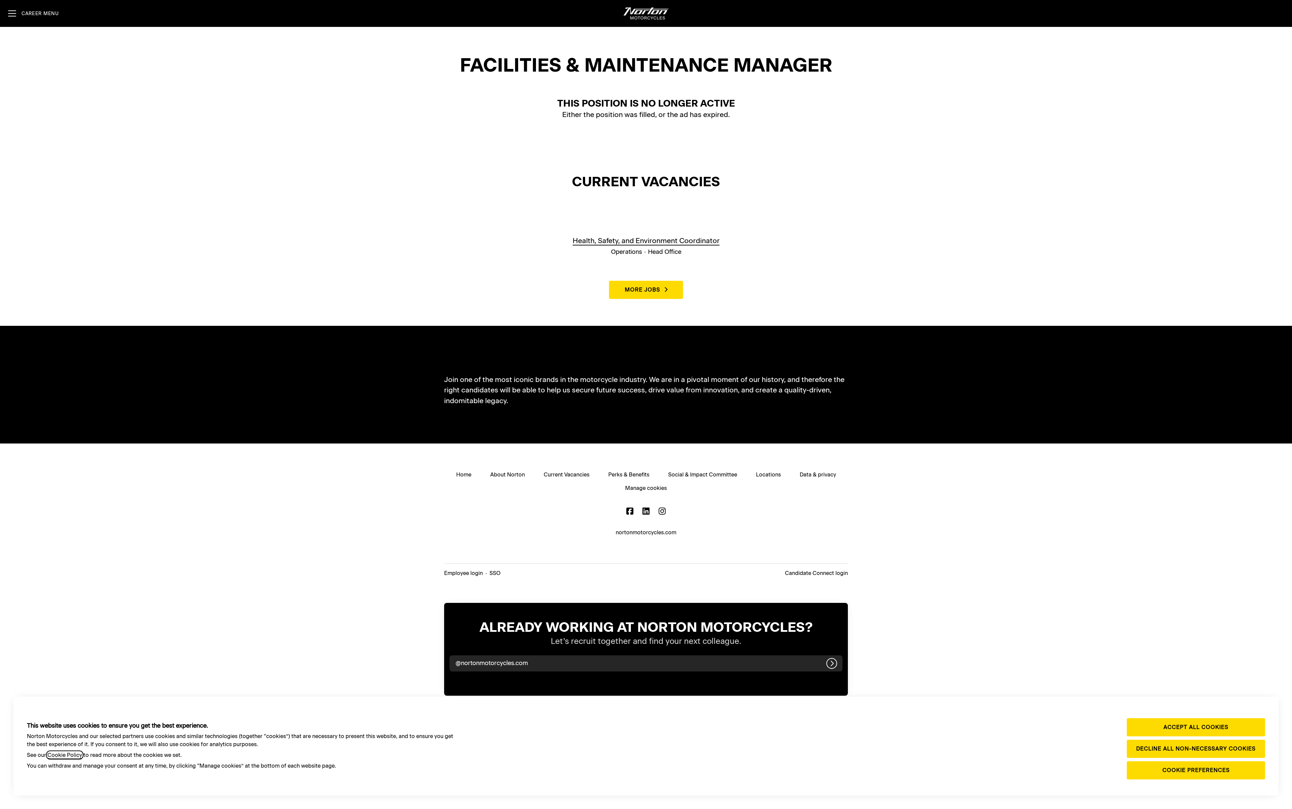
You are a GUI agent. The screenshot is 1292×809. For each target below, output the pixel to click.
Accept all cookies (1195, 727)
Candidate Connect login (816, 573)
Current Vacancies (566, 474)
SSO (495, 573)
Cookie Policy (64, 755)
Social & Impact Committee (702, 474)
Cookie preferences (1196, 770)
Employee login (463, 573)
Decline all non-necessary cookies (1196, 748)
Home (463, 474)
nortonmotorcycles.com (646, 532)
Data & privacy (818, 474)
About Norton (507, 474)
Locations (768, 474)
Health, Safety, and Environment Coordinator (646, 240)
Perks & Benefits (628, 474)
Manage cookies (646, 488)
